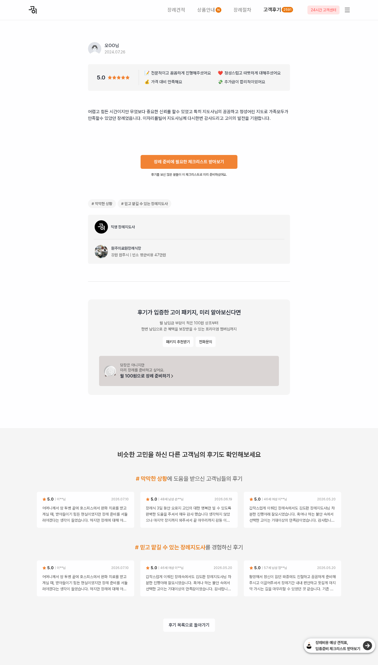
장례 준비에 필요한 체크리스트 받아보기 (189, 161)
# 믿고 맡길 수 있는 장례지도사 (144, 203)
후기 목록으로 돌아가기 (189, 625)
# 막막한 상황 (102, 203)
